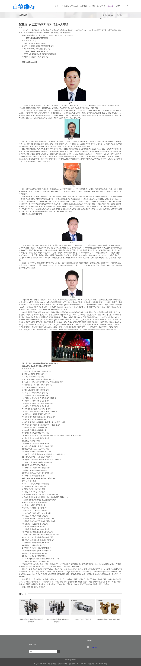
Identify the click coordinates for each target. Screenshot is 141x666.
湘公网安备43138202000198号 (98, 664)
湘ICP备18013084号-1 (82, 664)
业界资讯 (118, 15)
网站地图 (73, 660)
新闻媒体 (110, 15)
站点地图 (67, 660)
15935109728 (94, 647)
